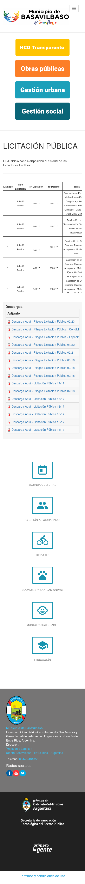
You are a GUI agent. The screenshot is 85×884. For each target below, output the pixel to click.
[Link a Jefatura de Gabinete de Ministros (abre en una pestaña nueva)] (42, 804)
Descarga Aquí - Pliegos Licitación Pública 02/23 (43, 321)
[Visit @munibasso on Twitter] (22, 773)
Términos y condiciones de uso (42, 875)
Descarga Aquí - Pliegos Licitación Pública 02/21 (43, 352)
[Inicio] (36, 16)
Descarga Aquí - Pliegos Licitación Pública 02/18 (43, 375)
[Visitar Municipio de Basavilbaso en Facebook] (9, 773)
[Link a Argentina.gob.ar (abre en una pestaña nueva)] (42, 848)
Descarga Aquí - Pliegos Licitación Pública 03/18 (43, 360)
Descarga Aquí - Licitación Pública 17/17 (38, 383)
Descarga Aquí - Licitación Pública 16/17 (38, 406)
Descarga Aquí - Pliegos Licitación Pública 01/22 (43, 344)
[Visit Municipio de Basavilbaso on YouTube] (16, 773)
